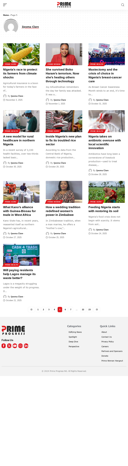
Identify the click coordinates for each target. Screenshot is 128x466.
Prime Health (96, 64)
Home (6, 15)
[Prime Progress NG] (64, 5)
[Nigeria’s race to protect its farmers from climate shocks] (21, 54)
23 (90, 309)
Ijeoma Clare (17, 96)
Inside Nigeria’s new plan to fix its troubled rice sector (63, 140)
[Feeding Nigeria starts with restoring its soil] (107, 192)
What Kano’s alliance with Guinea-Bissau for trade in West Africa (19, 210)
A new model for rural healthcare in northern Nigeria (19, 140)
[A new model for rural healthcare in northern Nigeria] (21, 121)
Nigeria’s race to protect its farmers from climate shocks (20, 73)
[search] (123, 5)
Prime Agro (10, 64)
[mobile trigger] (5, 5)
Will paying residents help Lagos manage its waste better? (19, 274)
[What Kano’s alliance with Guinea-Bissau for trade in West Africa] (21, 192)
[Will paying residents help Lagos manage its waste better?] (21, 255)
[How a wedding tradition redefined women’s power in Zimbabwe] (64, 192)
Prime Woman (54, 64)
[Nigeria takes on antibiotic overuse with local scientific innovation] (107, 121)
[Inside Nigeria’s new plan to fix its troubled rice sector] (64, 121)
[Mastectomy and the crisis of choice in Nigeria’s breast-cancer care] (107, 54)
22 (83, 309)
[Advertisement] (64, 420)
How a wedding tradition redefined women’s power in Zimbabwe (63, 210)
